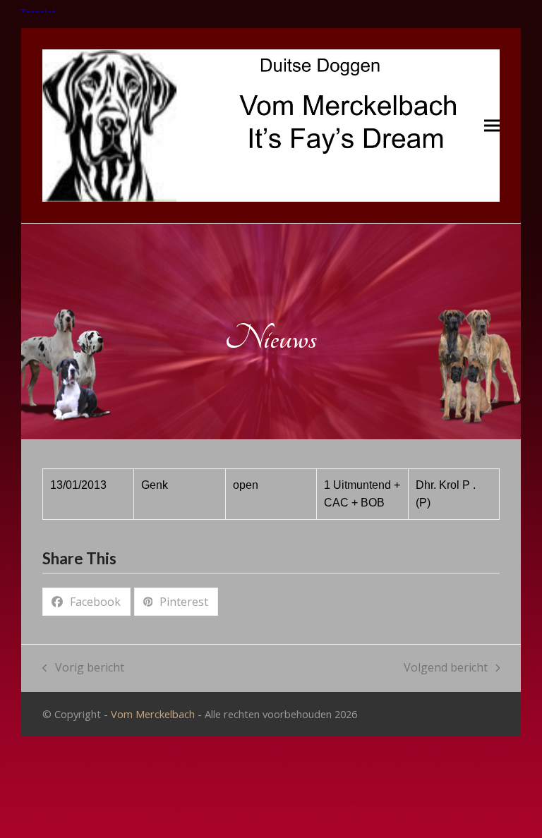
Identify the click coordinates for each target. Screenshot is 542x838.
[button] (492, 126)
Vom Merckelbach (153, 714)
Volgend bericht (446, 668)
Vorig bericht (83, 668)
